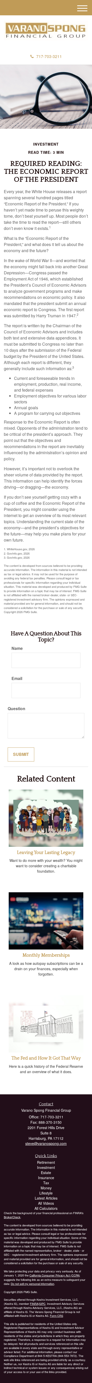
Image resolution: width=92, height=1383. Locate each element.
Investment (46, 1167)
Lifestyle (46, 1193)
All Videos (46, 1203)
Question (16, 708)
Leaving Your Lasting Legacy (46, 852)
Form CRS (56, 1316)
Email (17, 678)
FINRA (34, 1304)
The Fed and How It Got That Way (46, 1058)
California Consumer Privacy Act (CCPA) (54, 1275)
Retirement (46, 1162)
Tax (46, 1182)
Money (46, 1187)
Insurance (46, 1177)
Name (17, 648)
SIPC (42, 1304)
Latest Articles (46, 1198)
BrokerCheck (12, 1217)
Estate (46, 1172)
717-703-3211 (49, 56)
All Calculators (45, 1208)
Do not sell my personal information (32, 1284)
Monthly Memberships (46, 955)
